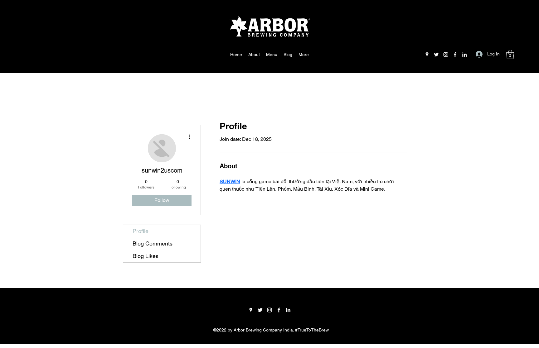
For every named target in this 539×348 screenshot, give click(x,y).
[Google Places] (427, 54)
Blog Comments (152, 243)
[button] (510, 54)
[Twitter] (436, 54)
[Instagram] (446, 54)
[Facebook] (455, 54)
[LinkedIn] (464, 54)
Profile (140, 231)
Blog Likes (145, 256)
